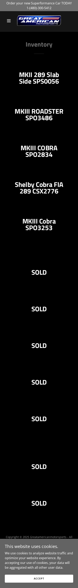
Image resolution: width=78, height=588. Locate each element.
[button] (10, 21)
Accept (39, 578)
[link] (39, 21)
